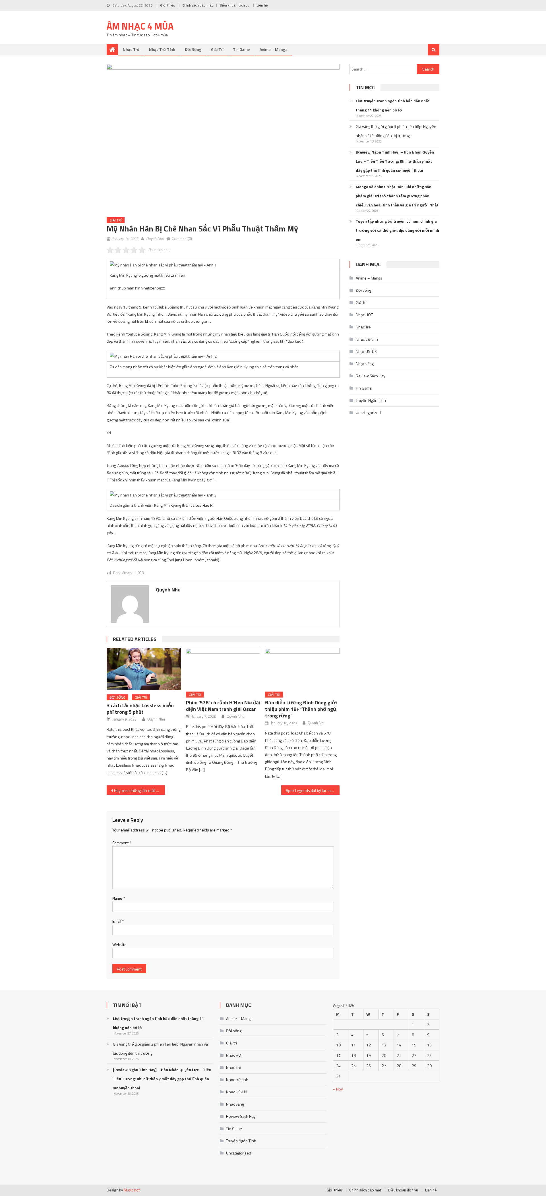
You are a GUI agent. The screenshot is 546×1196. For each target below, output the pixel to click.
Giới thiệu (167, 5)
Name (118, 898)
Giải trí (217, 49)
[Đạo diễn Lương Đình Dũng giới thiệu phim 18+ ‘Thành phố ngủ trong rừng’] (302, 667)
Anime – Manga (274, 49)
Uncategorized (368, 412)
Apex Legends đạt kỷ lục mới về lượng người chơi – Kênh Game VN (313, 790)
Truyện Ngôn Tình (371, 400)
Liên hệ (262, 5)
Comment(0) (182, 238)
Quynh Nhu (155, 238)
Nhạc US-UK (366, 351)
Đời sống (193, 49)
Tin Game (241, 49)
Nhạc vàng (365, 364)
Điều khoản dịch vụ (234, 5)
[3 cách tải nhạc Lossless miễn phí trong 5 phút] (144, 669)
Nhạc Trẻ (131, 49)
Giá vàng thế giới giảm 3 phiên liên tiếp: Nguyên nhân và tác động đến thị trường (396, 130)
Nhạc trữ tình (162, 49)
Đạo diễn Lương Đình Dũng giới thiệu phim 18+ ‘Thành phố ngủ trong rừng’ (301, 709)
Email (118, 921)
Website (119, 944)
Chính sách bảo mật (197, 5)
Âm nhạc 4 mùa (140, 26)
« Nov (338, 1089)
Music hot (132, 1190)
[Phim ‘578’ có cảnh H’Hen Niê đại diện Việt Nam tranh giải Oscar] (223, 667)
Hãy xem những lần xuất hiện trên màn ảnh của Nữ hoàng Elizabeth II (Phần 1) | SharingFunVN (139, 790)
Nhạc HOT (364, 315)
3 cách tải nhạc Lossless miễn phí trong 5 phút (140, 709)
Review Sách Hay (370, 376)
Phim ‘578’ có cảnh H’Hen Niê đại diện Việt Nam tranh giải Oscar (223, 706)
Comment (121, 843)
